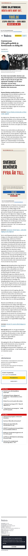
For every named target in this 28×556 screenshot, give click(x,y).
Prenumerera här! (5, 535)
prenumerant (13, 374)
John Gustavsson (4, 51)
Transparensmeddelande (17, 31)
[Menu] (2, 36)
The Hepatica (19, 365)
